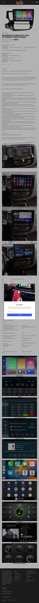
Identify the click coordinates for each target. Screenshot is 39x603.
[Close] (33, 285)
